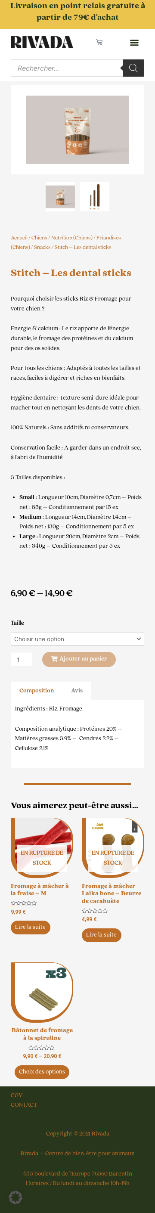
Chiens (39, 237)
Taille (17, 623)
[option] (77, 129)
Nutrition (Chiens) (72, 237)
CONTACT (24, 1105)
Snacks (42, 247)
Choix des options (42, 1072)
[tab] (36, 691)
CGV (17, 1095)
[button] (134, 42)
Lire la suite (30, 927)
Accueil (19, 237)
